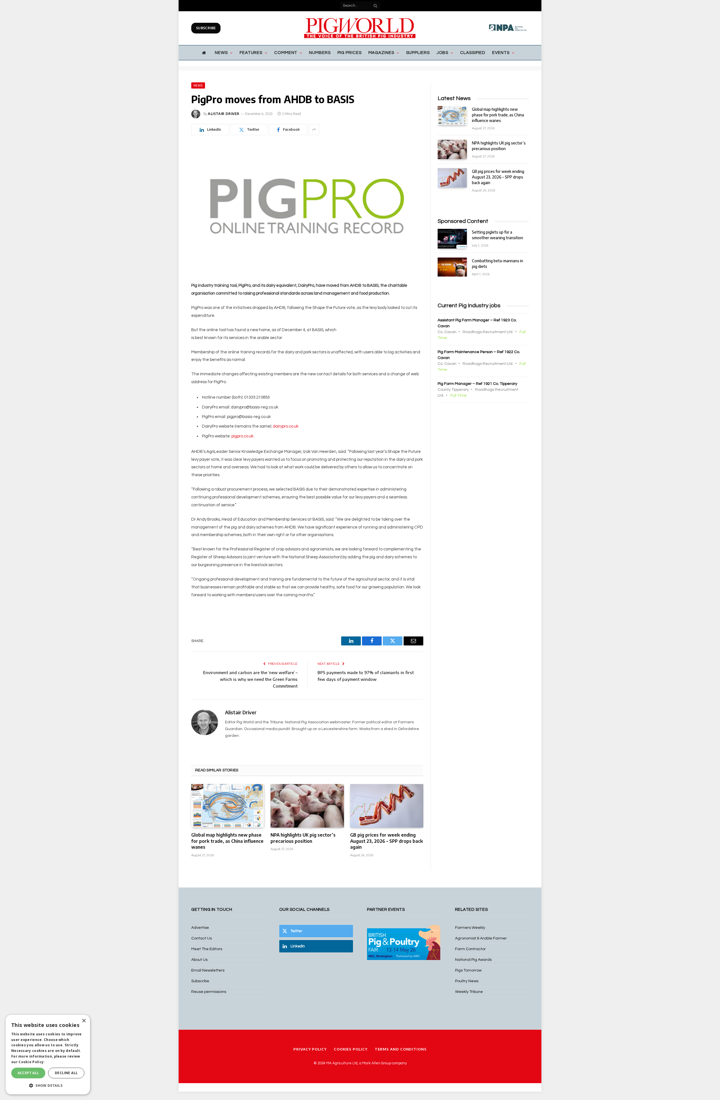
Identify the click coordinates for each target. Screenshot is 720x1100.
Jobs (442, 53)
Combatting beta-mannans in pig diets (497, 263)
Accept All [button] (28, 1072)
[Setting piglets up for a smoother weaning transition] (452, 238)
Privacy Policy (310, 1049)
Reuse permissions (208, 992)
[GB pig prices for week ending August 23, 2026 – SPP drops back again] (386, 806)
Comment (285, 53)
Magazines (381, 53)
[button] (47, 1085)
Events (500, 53)
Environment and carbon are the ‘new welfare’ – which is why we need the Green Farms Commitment (250, 679)
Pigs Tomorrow (468, 970)
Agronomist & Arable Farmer (481, 938)
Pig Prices (350, 53)
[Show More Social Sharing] (314, 129)
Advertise (200, 928)
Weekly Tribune (469, 992)
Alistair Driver (224, 114)
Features (251, 53)
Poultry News (466, 981)
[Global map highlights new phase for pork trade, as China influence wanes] (227, 806)
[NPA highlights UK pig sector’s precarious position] (307, 806)
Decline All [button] (66, 1072)
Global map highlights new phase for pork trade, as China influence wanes (227, 841)
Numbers (319, 53)
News (221, 53)
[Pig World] (360, 28)
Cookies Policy (351, 1049)
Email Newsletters (207, 970)
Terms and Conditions (401, 1049)
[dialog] (48, 1054)
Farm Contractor (470, 949)
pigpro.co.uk (242, 436)
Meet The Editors (206, 949)
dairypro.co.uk (285, 426)
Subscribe (206, 28)
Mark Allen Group (376, 1063)
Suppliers (418, 53)
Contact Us (201, 938)
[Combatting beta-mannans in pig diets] (452, 267)
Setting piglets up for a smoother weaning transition (497, 235)
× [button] (84, 1021)
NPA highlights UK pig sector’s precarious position (303, 838)
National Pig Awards (473, 960)
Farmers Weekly (470, 928)
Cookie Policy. (32, 1062)
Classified (472, 53)
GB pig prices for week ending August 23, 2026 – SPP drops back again (386, 841)
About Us (199, 960)
